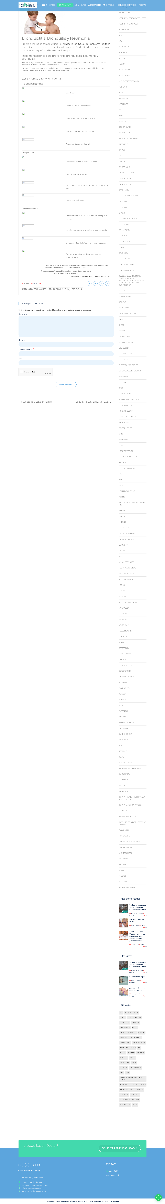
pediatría (123, 1084)
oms (127, 1072)
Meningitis (123, 591)
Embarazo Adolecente (128, 365)
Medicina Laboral (126, 579)
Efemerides (123, 359)
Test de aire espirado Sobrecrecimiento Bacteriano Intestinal (137, 907)
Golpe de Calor (125, 428)
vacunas (135, 1099)
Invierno (122, 511)
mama (121, 556)
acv (121, 1012)
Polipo (121, 705)
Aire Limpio (123, 52)
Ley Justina (123, 545)
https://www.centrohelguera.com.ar (34, 1191)
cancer (122, 1017)
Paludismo (123, 682)
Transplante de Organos (129, 842)
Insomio (122, 497)
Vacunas (122, 864)
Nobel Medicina (125, 631)
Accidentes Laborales (128, 24)
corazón (135, 1022)
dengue (141, 1032)
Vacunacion (124, 859)
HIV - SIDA (122, 462)
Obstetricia (124, 648)
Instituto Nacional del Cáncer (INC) (132, 504)
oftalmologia (135, 1067)
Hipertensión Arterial (128, 457)
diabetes (137, 1037)
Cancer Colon (125, 167)
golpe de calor (139, 1042)
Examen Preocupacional (129, 399)
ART (120, 110)
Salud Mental (124, 774)
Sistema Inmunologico (128, 816)
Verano (122, 870)
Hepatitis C (123, 445)
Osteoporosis (125, 671)
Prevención (77, 289)
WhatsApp (66, 5)
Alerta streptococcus (129, 81)
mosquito (123, 1057)
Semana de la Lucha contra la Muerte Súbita (132, 798)
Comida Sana (124, 224)
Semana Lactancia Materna (130, 805)
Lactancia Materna (127, 533)
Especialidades (125, 394)
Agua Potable (124, 47)
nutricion (124, 1067)
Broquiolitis (124, 144)
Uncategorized (125, 853)
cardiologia (124, 1022)
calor (121, 156)
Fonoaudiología (126, 411)
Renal (121, 757)
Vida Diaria (123, 882)
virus (135, 1104)
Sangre (122, 785)
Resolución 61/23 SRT (137, 977)
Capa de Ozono (125, 184)
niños (133, 1062)
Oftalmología (125, 654)
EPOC (121, 388)
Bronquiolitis (40, 289)
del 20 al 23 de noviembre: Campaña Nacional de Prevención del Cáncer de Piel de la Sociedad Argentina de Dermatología (132, 280)
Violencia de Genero (127, 887)
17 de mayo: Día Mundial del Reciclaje (95, 402)
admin (26, 283)
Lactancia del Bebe (127, 528)
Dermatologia (125, 296)
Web (20, 359)
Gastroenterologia (127, 417)
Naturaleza (124, 608)
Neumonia (123, 614)
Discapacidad (124, 336)
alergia (128, 1012)
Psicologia (123, 728)
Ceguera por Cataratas (129, 196)
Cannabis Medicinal (127, 173)
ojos (121, 1072)
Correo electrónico (26, 349)
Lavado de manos (126, 539)
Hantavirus (123, 440)
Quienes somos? (125, 734)
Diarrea (122, 331)
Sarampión (124, 1094)
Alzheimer (123, 87)
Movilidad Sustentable (128, 602)
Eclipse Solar (124, 348)
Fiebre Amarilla (125, 405)
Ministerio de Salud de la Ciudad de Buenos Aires (92, 277)
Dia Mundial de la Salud (129, 314)
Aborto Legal (125, 12)
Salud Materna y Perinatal (130, 768)
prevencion (141, 1084)
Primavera (123, 717)
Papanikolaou (124, 688)
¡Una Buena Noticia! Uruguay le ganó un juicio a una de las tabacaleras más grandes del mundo (137, 936)
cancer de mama (134, 1017)
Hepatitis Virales (126, 451)
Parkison (122, 694)
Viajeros (122, 876)
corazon (123, 236)
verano (123, 1104)
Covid (134, 1027)
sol (137, 1094)
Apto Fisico (123, 104)
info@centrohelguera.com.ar (31, 1188)
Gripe (121, 434)
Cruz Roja (123, 253)
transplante (125, 1099)
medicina (140, 1052)
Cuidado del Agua (126, 270)
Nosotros (50, 5)
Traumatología (125, 847)
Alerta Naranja (125, 75)
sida (132, 1094)
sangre (140, 1089)
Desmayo (122, 302)
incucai (122, 1052)
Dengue (122, 291)
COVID (121, 247)
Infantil (122, 485)
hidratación (131, 1047)
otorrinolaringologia (129, 677)
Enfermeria (123, 377)
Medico (122, 585)
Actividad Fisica (125, 30)
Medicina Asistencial (127, 568)
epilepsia (122, 382)
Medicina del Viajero (127, 574)
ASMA (121, 115)
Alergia (122, 58)
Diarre (121, 325)
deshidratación (126, 1037)
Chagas (122, 213)
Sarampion (123, 791)
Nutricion (123, 642)
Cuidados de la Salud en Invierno (35, 402)
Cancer (122, 161)
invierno (131, 1052)
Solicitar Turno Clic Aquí (119, 1148)
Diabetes (122, 319)
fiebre (122, 1042)
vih (129, 1104)
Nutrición (123, 637)
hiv (139, 1047)
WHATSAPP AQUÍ (112, 1175)
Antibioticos (124, 98)
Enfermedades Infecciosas (130, 371)
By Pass (122, 150)
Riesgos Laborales (127, 763)
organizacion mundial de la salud (131, 1078)
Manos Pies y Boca (126, 562)
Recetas (142, 5)
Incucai (122, 480)
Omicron (122, 659)
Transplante (124, 836)
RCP (120, 745)
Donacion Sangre (126, 342)
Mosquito (123, 596)
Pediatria (122, 700)
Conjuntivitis (124, 230)
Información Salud (127, 491)
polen (131, 1084)
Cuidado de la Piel (126, 264)
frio (128, 1042)
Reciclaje (123, 751)
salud (132, 1089)
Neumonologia (125, 619)
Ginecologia (124, 422)
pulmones (124, 1089)
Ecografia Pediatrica (128, 354)
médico (132, 1057)
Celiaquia (123, 201)
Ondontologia (125, 665)
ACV (120, 35)
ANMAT (121, 93)
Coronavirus (124, 242)
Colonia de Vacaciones (128, 219)
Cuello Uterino (125, 259)
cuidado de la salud (128, 1032)
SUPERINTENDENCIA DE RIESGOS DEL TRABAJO (132, 823)
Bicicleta (122, 121)
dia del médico (125, 308)
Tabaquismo (124, 830)
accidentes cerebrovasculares (132, 18)
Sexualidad (123, 811)
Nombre (22, 339)
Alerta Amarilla (125, 70)
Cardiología (124, 190)
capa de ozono (125, 178)
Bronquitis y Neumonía (59, 289)
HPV (120, 474)
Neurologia (124, 625)
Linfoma (122, 551)
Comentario (24, 313)
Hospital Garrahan (127, 468)
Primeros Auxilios (126, 722)
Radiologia (123, 740)
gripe (122, 1047)
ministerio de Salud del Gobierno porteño (86, 43)
